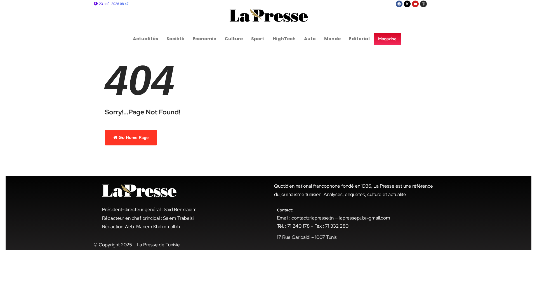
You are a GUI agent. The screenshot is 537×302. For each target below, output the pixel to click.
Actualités (145, 39)
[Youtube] (415, 4)
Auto (310, 39)
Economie (204, 39)
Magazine (387, 39)
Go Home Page (133, 137)
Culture (234, 39)
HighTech (284, 39)
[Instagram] (423, 4)
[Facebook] (399, 4)
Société (175, 39)
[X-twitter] (407, 4)
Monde (332, 39)
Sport (257, 39)
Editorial (359, 39)
